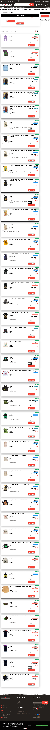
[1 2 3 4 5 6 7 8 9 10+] (30, 85)
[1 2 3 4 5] (30, 334)
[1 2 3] (30, 276)
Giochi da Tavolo (6, 9)
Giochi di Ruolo (13, 9)
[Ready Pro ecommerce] (25, 728)
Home (1, 9)
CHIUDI (49, 722)
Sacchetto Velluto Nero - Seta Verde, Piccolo (20, 601)
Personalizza (29, 725)
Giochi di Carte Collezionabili (34, 9)
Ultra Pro (10, 40)
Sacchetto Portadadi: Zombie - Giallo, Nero (19, 239)
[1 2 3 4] (30, 261)
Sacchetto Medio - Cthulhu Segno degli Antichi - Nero (22, 542)
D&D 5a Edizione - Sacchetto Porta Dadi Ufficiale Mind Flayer (23, 35)
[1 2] (30, 247)
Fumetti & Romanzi (24, 9)
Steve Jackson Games (12, 55)
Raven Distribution (12, 83)
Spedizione (19, 702)
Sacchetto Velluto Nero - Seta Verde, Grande (20, 615)
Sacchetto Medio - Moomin (15, 341)
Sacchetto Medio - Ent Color (16, 427)
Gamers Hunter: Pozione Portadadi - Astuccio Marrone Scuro (24, 92)
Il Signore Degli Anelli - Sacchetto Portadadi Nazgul (22, 150)
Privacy (20, 726)
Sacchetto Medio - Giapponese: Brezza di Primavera (21, 370)
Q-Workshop (11, 126)
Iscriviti (45, 702)
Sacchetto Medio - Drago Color (16, 513)
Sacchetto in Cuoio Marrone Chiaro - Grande (20, 586)
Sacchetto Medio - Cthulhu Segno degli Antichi (20, 557)
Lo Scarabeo (11, 69)
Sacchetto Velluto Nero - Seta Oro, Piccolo (19, 674)
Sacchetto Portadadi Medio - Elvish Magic (19, 441)
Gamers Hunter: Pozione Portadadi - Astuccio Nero (21, 78)
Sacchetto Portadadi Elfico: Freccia (18, 455)
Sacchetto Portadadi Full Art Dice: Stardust (19, 253)
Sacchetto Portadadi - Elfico (16, 470)
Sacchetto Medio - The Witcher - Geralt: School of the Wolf (23, 268)
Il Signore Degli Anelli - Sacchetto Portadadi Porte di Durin (23, 165)
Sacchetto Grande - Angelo (15, 64)
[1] (30, 71)
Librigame (18, 9)
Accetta (42, 725)
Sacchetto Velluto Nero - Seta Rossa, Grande (20, 630)
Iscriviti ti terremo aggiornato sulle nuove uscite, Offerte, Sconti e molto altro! (40, 705)
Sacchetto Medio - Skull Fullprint (17, 298)
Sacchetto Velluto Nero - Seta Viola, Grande (20, 645)
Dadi (46, 9)
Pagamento (19, 703)
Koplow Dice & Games (13, 591)
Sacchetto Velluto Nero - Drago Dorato (19, 484)
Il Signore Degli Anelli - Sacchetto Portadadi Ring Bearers (23, 209)
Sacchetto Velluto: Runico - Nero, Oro (18, 312)
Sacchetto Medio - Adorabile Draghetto (19, 499)
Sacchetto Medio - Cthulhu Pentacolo (18, 528)
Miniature (42, 9)
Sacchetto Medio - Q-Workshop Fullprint (19, 327)
